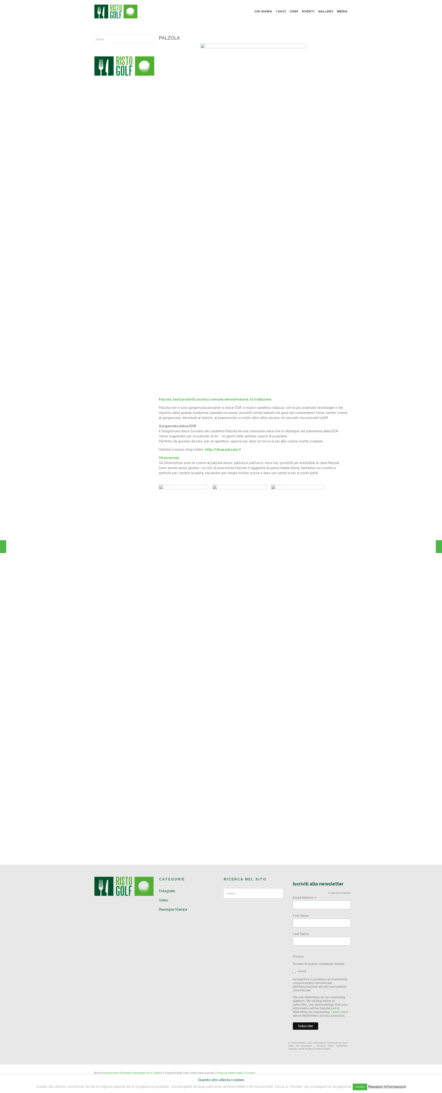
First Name (301, 915)
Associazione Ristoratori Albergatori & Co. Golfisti (132, 1072)
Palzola (169, 38)
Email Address (304, 897)
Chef (294, 11)
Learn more (339, 1012)
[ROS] (3, 546)
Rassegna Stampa (173, 909)
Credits (250, 1072)
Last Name (301, 934)
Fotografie (167, 891)
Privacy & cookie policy (230, 1072)
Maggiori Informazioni (387, 1086)
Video (163, 900)
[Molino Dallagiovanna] (439, 546)
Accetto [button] (359, 1086)
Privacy (298, 956)
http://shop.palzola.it (223, 449)
